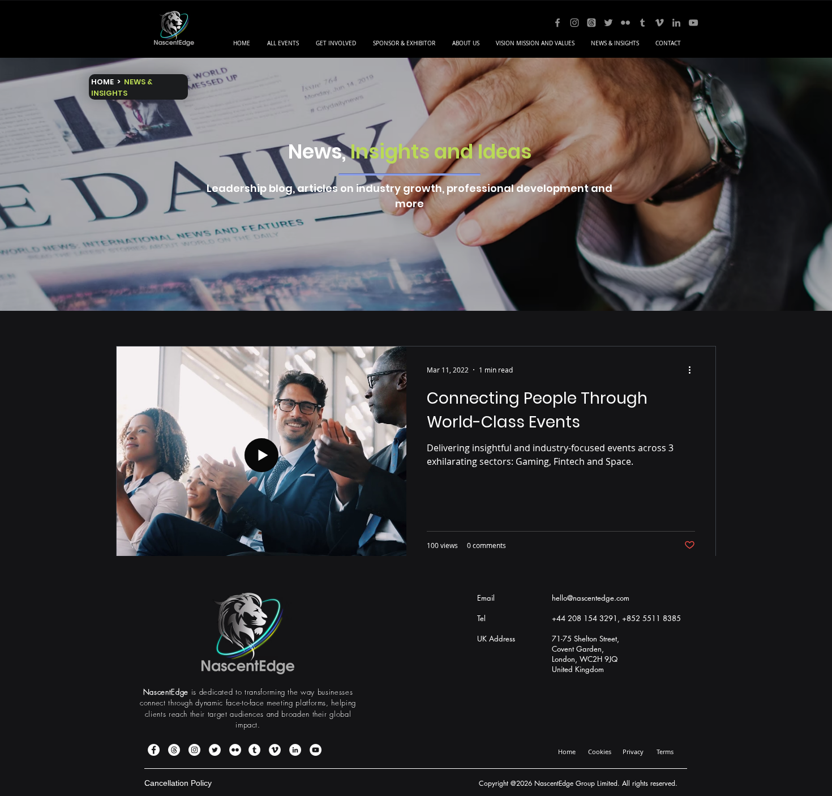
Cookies (599, 751)
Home (567, 751)
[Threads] (591, 22)
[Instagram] (574, 22)
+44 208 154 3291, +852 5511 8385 (616, 618)
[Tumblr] (642, 22)
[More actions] (693, 369)
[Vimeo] (659, 22)
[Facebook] (557, 22)
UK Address (496, 639)
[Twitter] (608, 22)
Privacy (633, 751)
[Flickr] (625, 22)
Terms (665, 751)
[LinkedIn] (676, 22)
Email (486, 598)
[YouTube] (693, 22)
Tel (481, 618)
